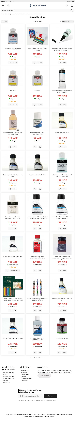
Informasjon (70, 1)
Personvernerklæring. (50, 400)
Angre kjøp (24, 380)
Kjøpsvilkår (24, 372)
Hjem (2, 14)
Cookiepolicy (25, 374)
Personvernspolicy (26, 378)
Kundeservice (25, 370)
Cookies (23, 376)
